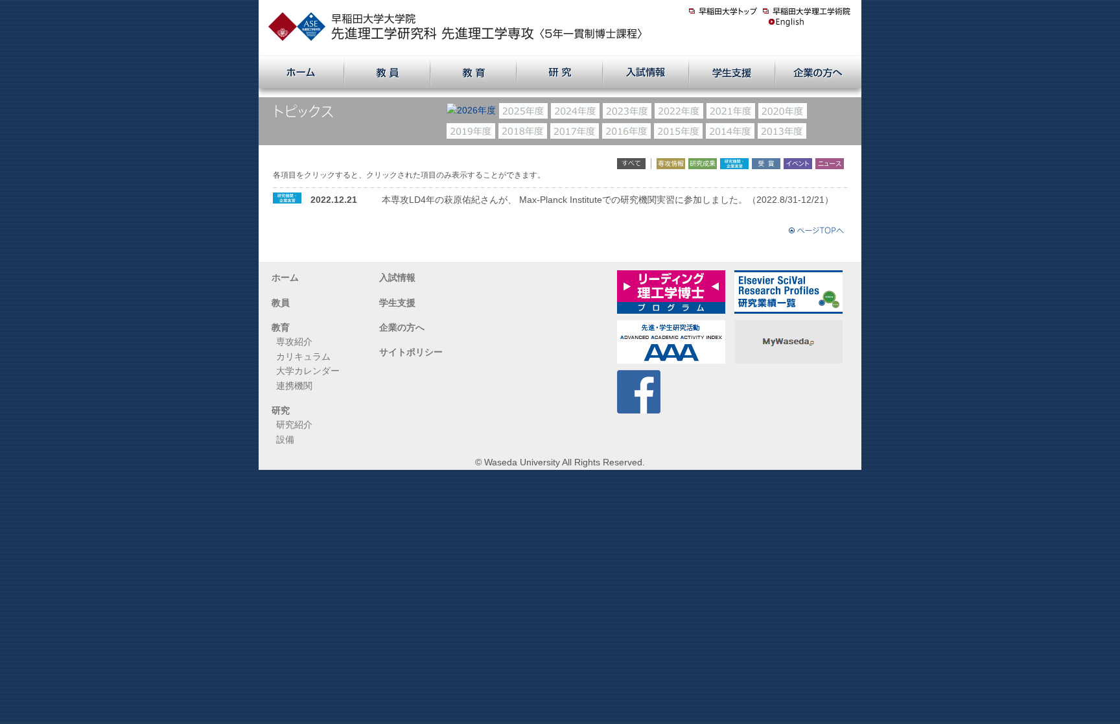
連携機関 (294, 385)
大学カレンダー (308, 371)
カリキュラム (303, 356)
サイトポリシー (411, 352)
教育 (281, 327)
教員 (281, 303)
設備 (285, 439)
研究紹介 (294, 424)
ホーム (285, 277)
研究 (281, 410)
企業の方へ (402, 327)
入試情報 (397, 277)
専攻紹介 (294, 341)
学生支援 (397, 303)
